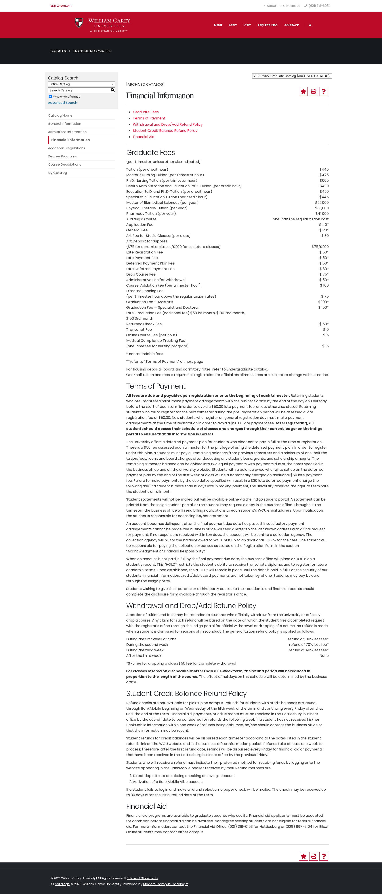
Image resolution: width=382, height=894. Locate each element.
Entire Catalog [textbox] (60, 84)
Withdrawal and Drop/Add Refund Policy (168, 124)
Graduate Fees (146, 112)
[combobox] (292, 76)
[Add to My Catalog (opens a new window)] (303, 91)
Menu (218, 25)
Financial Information (70, 140)
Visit (247, 25)
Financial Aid (143, 136)
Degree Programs (62, 156)
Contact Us (291, 6)
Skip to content (60, 6)
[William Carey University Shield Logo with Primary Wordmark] (103, 25)
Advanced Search (62, 102)
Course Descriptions (64, 164)
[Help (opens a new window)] (323, 91)
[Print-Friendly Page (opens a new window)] (313, 91)
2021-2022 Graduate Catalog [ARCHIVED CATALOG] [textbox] (291, 76)
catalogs (62, 884)
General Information (64, 123)
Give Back (291, 25)
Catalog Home (60, 115)
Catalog (59, 50)
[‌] (310, 25)
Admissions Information (67, 131)
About (271, 6)
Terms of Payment (149, 118)
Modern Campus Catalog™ (165, 884)
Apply (233, 25)
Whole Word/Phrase (66, 96)
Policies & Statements (142, 878)
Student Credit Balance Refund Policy (165, 130)
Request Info (267, 25)
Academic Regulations (66, 148)
